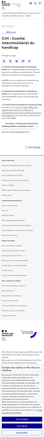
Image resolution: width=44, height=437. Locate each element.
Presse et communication (10, 301)
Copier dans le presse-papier (29, 61)
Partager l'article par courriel (23, 61)
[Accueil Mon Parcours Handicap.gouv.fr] (16, 5)
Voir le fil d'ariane (7, 26)
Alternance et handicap (9, 235)
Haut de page (34, 147)
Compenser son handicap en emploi (13, 251)
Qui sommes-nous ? (8, 291)
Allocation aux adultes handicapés (13, 170)
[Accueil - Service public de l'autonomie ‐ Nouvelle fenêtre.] (27, 335)
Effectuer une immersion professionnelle (15, 261)
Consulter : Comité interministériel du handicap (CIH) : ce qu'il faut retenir (20, 125)
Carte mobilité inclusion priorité (12, 175)
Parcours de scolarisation (10, 206)
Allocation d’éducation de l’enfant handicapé (16, 165)
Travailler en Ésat (7, 270)
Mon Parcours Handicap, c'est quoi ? (14, 286)
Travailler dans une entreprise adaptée (14, 266)
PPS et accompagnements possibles (13, 220)
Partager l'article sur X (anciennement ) (10, 61)
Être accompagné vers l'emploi (12, 256)
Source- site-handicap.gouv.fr (14, 131)
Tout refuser (22, 426)
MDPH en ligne (6, 195)
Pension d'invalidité (8, 185)
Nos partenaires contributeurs (11, 296)
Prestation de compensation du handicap (15, 180)
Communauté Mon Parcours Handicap (14, 306)
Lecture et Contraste (31, 3)
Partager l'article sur (4, 61)
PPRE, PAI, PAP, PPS (8, 216)
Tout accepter (22, 419)
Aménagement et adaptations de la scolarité (16, 225)
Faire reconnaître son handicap (12, 246)
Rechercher (35, 3)
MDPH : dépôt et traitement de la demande (16, 190)
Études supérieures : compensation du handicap (17, 230)
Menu (40, 3)
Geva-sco (5, 211)
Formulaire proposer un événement (13, 311)
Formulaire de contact (9, 316)
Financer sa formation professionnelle (14, 275)
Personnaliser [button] (22, 432)
